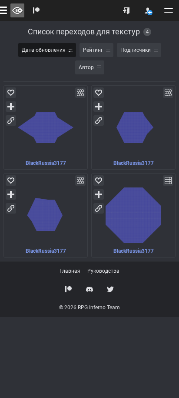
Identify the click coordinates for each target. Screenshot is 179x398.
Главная (70, 271)
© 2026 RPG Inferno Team (89, 307)
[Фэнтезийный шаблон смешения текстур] (45, 127)
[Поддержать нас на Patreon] (68, 289)
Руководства (103, 271)
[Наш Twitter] (110, 289)
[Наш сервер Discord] (89, 289)
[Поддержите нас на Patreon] (36, 10)
